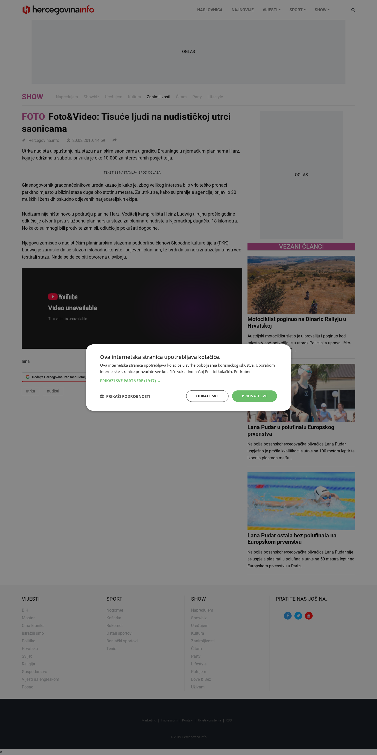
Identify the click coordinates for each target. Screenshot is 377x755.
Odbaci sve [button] (207, 396)
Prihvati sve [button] (254, 396)
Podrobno (243, 371)
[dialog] (188, 377)
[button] (188, 380)
